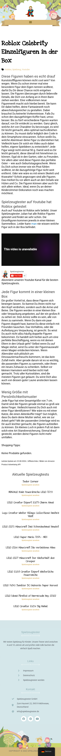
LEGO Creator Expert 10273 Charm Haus (30, 502)
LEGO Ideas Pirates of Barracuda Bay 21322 (30, 595)
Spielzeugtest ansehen (30, 485)
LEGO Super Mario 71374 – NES (30, 537)
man (34, 223)
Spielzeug (16, 69)
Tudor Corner (30, 481)
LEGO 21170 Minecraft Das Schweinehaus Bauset (30, 526)
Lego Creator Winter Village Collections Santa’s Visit (30, 514)
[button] (30, 22)
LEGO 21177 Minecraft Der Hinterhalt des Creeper (30, 559)
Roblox (8, 69)
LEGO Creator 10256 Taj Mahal (30, 606)
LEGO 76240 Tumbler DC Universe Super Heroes (30, 585)
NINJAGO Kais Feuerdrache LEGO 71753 (31, 492)
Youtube (26, 69)
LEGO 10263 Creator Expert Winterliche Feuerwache (31, 573)
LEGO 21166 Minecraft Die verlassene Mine (30, 547)
